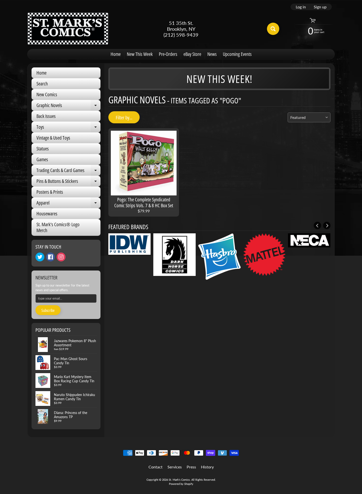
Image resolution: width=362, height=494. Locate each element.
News (212, 54)
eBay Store (192, 54)
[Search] (273, 29)
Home (116, 54)
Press (191, 466)
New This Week (140, 54)
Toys (68, 128)
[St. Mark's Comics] (68, 28)
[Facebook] (50, 257)
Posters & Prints (49, 192)
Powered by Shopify (181, 483)
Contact (155, 466)
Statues (42, 148)
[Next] (326, 225)
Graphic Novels (68, 106)
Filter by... (124, 117)
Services (174, 466)
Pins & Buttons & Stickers (68, 182)
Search (42, 83)
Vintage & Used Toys (53, 137)
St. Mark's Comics (179, 479)
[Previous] (317, 225)
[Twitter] (39, 257)
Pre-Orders (168, 54)
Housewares (46, 213)
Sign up (320, 7)
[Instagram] (61, 257)
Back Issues (46, 116)
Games (42, 159)
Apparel (68, 203)
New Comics (46, 94)
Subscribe (48, 310)
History (207, 466)
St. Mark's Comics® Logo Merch (58, 227)
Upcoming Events (237, 54)
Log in (301, 7)
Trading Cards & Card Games (68, 171)
